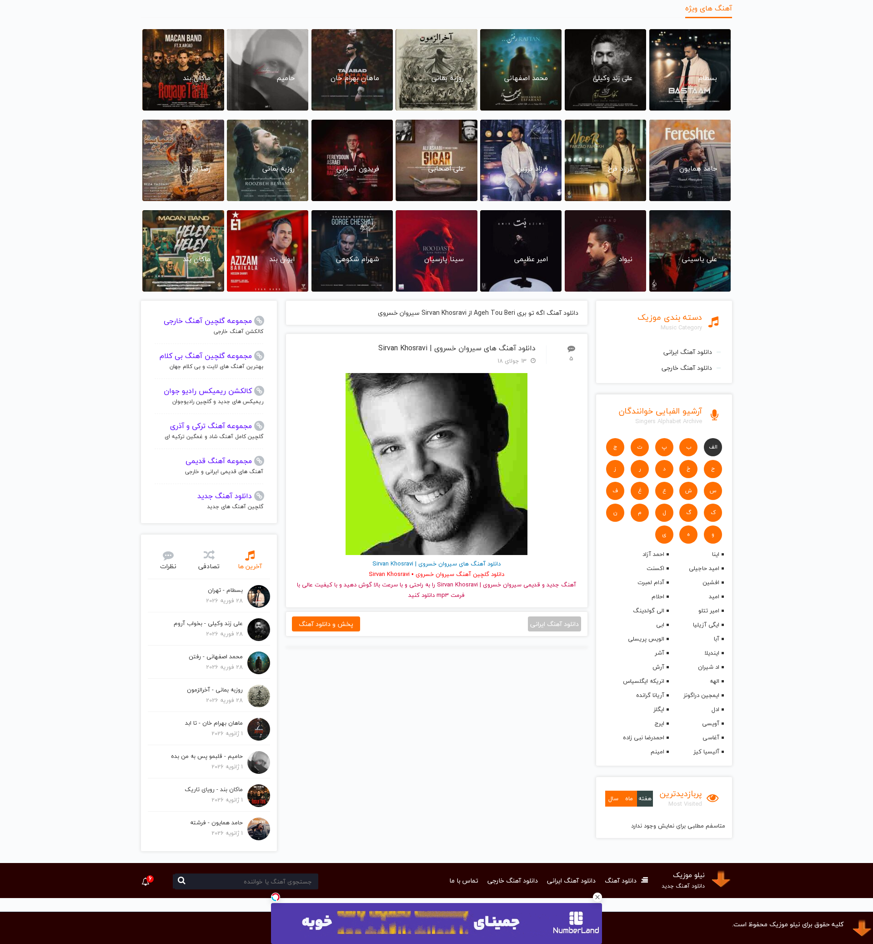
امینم (657, 752)
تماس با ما (463, 880)
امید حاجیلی (704, 568)
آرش (658, 667)
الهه (714, 681)
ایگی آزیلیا (706, 625)
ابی (660, 625)
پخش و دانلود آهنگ (326, 624)
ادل (715, 709)
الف (713, 447)
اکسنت (655, 568)
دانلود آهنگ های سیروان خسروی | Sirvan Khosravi (457, 348)
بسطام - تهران (225, 590)
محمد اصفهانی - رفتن (216, 656)
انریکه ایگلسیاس (643, 681)
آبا (716, 639)
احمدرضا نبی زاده (643, 737)
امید (714, 596)
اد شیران (708, 667)
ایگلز (658, 709)
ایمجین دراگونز (701, 695)
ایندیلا (711, 653)
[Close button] (597, 897)
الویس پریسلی (646, 639)
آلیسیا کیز (706, 752)
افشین (710, 582)
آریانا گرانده (650, 695)
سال (613, 798)
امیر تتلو (708, 611)
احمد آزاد (653, 554)
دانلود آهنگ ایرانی (687, 352)
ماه (629, 798)
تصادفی (209, 566)
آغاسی (710, 737)
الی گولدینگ (648, 611)
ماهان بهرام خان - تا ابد (214, 723)
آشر (659, 653)
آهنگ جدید (561, 585)
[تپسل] (275, 897)
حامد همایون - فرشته (216, 823)
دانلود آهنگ (621, 880)
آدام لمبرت (650, 582)
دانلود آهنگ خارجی (687, 368)
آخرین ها (250, 566)
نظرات (168, 566)
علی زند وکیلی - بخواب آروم (208, 623)
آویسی (710, 723)
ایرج (659, 723)
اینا (715, 554)
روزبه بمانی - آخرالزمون (215, 690)
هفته (645, 798)
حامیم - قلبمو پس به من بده (207, 756)
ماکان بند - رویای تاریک (214, 789)
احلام (658, 596)
